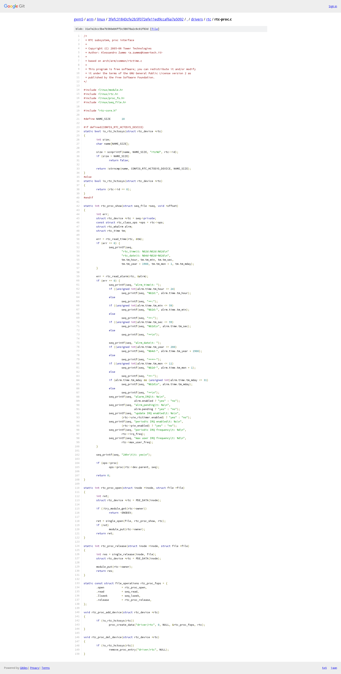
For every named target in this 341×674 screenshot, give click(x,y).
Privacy (34, 668)
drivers (197, 19)
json (334, 667)
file (155, 29)
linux (101, 19)
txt (324, 667)
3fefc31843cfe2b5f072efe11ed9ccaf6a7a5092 (146, 19)
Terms (45, 668)
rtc (208, 19)
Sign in (333, 6)
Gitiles (24, 668)
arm (90, 19)
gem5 (78, 19)
